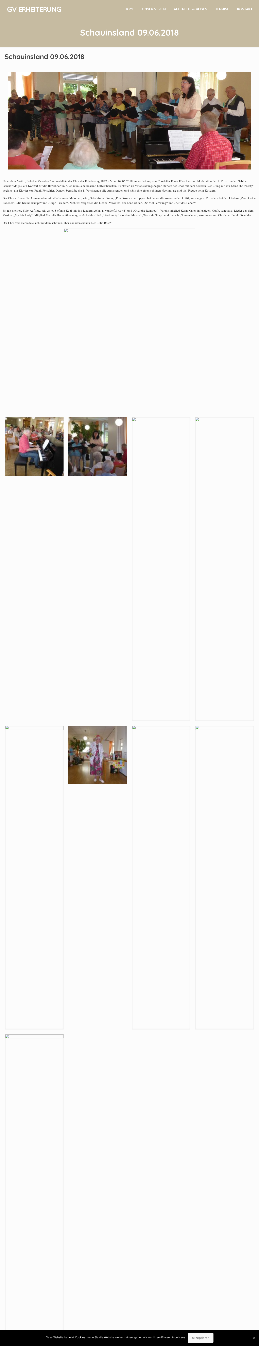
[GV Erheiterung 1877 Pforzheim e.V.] (34, 9)
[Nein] (254, 1338)
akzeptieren (200, 1338)
